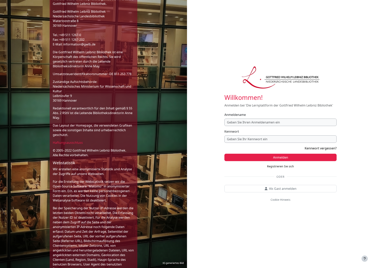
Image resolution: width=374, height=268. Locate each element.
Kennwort (231, 131)
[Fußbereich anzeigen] (365, 259)
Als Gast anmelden (282, 188)
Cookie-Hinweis (280, 199)
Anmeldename (235, 115)
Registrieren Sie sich (280, 166)
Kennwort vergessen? (321, 148)
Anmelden (280, 157)
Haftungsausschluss (68, 142)
